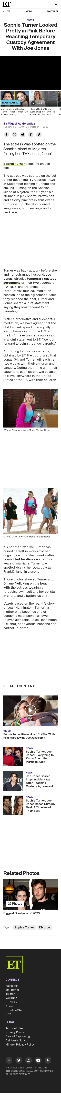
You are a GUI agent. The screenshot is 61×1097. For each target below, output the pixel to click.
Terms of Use (14, 1028)
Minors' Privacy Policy (20, 1045)
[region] (30, 73)
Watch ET (52, 11)
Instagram (12, 990)
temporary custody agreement (29, 280)
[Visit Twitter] (18, 1061)
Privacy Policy (15, 1032)
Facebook (12, 986)
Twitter (10, 994)
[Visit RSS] (48, 1061)
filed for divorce (25, 559)
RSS (8, 1014)
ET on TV (11, 1002)
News (30, 20)
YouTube (11, 998)
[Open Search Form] (56, 4)
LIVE (8, 11)
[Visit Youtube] (38, 1060)
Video (29, 11)
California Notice (16, 1041)
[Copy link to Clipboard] (39, 135)
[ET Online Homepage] (8, 4)
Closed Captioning (18, 1036)
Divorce (44, 927)
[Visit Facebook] (9, 1061)
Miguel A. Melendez (21, 124)
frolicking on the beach (32, 583)
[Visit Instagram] (28, 1061)
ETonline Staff (15, 1010)
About (10, 1006)
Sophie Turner (14, 164)
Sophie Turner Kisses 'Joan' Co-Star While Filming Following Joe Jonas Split (29, 736)
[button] (30, 710)
